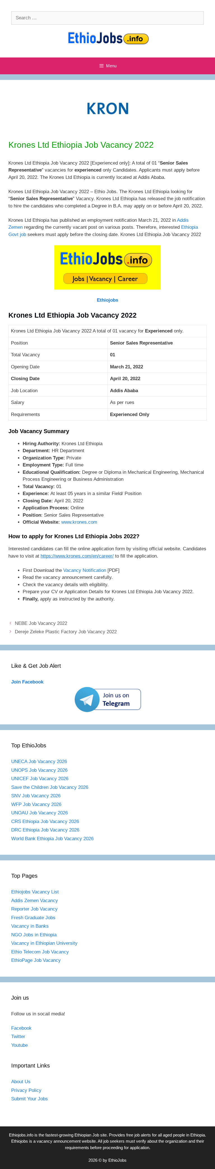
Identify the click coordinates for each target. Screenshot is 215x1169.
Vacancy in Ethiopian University (44, 943)
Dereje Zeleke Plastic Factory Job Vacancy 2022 (66, 631)
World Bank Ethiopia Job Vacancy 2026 (52, 838)
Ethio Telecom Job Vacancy (40, 952)
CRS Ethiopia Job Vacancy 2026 (45, 821)
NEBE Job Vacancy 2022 (41, 623)
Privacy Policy (26, 1090)
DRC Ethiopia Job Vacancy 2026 (45, 830)
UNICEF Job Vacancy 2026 (39, 778)
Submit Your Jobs (29, 1098)
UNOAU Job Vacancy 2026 (39, 812)
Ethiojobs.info (21, 1135)
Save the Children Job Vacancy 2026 (49, 787)
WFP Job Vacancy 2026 (36, 804)
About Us (21, 1081)
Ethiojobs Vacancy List (35, 892)
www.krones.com (79, 522)
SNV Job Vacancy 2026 (35, 795)
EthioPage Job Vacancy (36, 960)
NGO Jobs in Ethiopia (34, 934)
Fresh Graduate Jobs (33, 917)
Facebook (21, 1028)
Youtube (19, 1045)
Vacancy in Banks (30, 926)
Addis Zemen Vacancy (34, 900)
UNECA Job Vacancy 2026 (39, 761)
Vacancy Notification (84, 570)
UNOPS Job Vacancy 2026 (39, 770)
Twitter (18, 1036)
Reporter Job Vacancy (34, 909)
